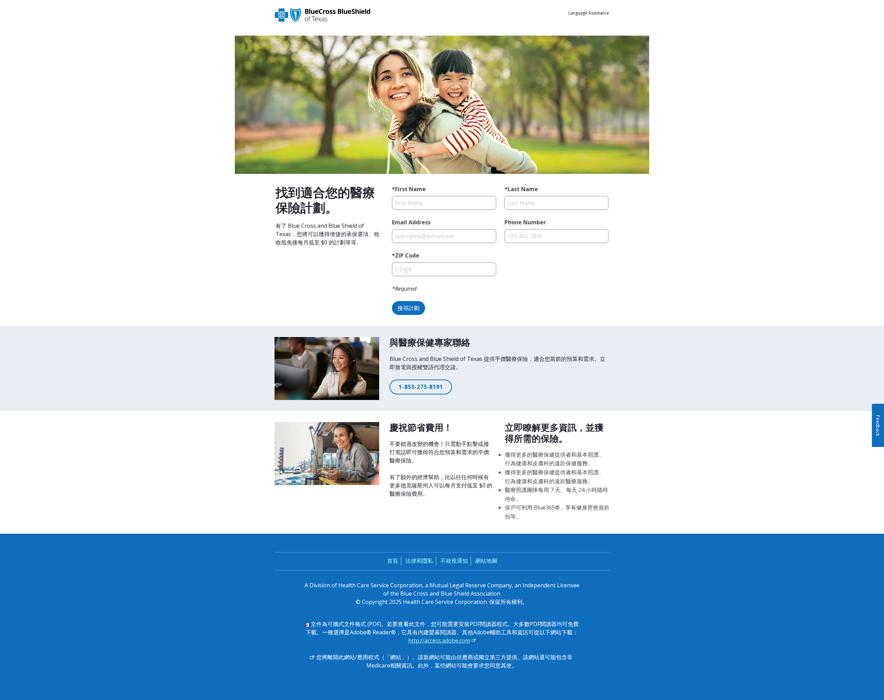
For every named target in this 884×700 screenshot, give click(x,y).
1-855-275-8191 (420, 387)
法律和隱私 (419, 560)
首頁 (392, 560)
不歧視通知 (454, 560)
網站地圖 (486, 560)
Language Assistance (588, 13)
